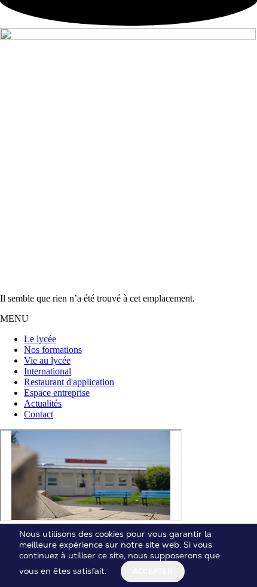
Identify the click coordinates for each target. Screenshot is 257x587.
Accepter (153, 571)
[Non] (188, 573)
